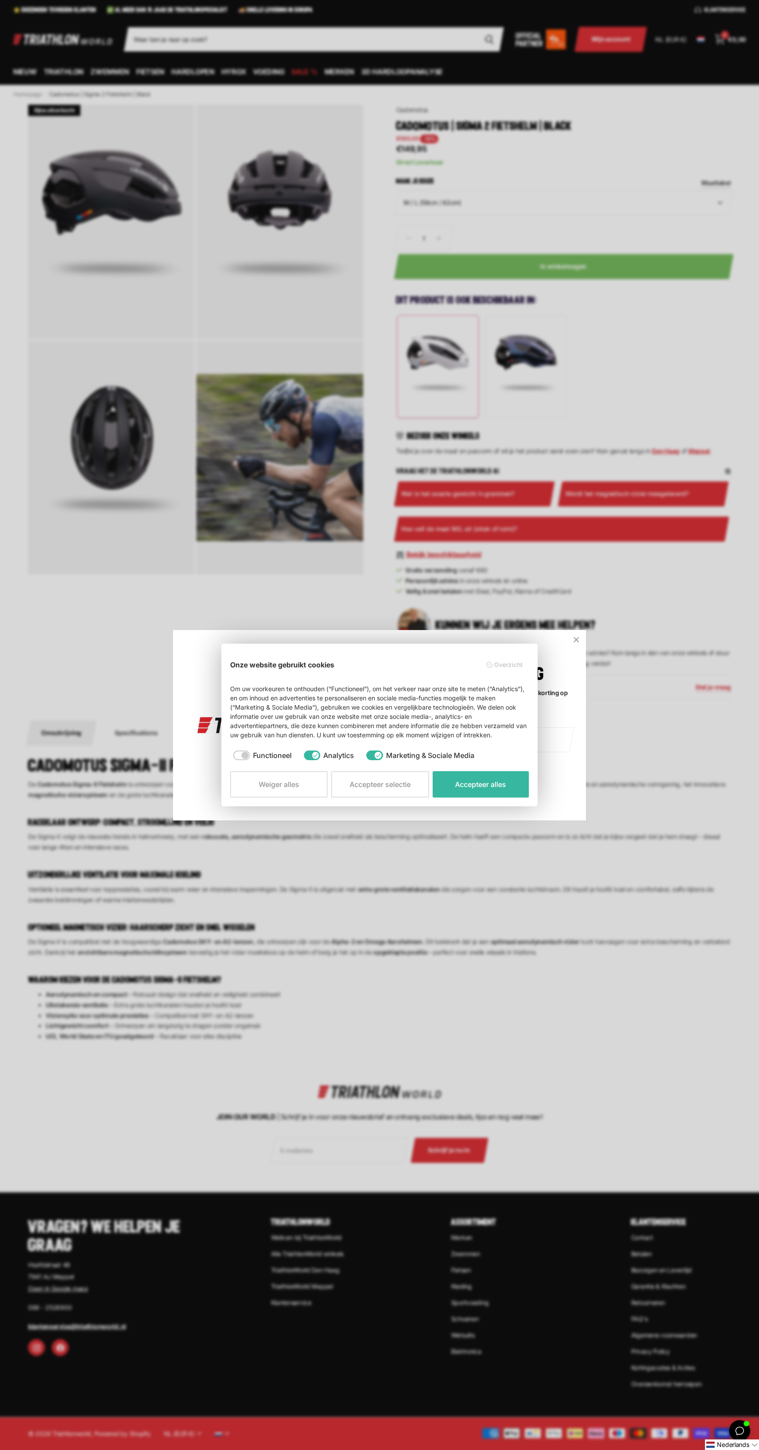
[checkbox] (262, 755)
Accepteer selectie (380, 784)
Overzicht (508, 664)
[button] (732, 1444)
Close (576, 639)
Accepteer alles (480, 784)
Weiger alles (279, 784)
